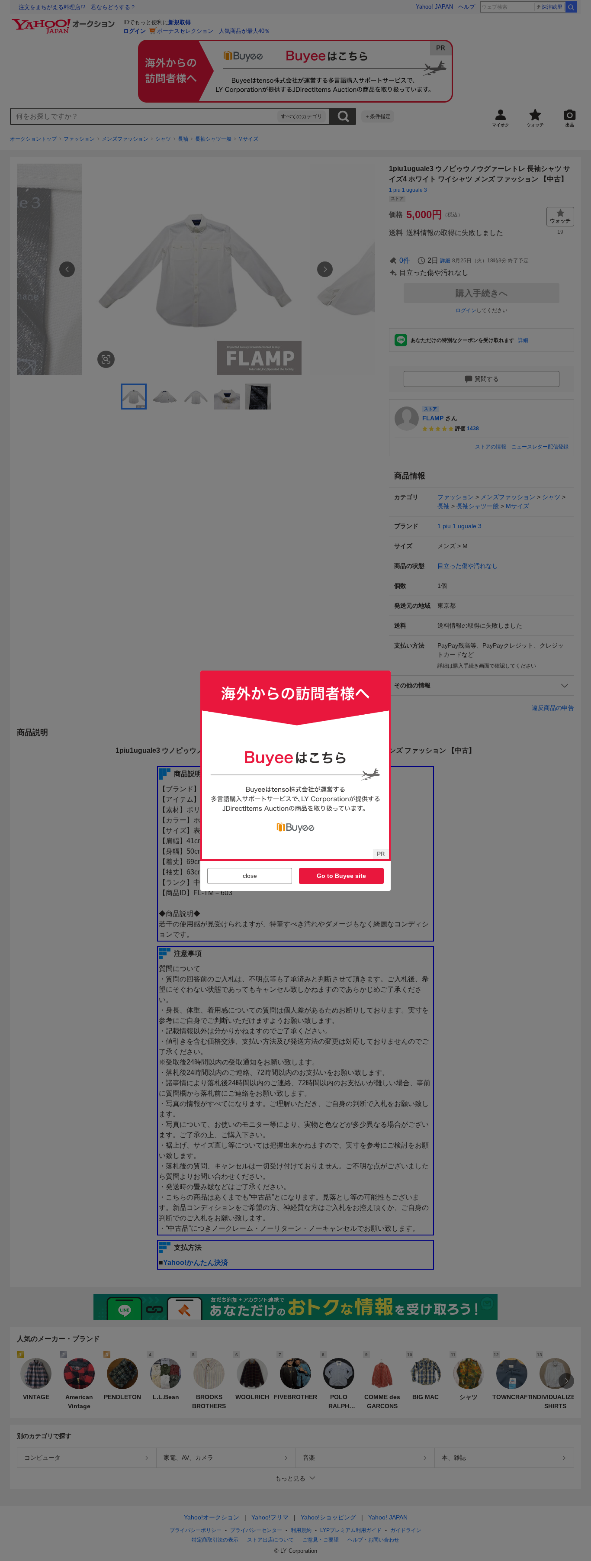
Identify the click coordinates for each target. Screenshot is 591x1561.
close (250, 875)
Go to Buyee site (341, 875)
